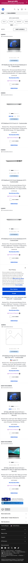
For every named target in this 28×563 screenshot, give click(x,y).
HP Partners (4, 541)
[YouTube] (15, 548)
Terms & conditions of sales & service (9, 555)
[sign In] (22, 9)
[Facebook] (5, 548)
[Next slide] (19, 104)
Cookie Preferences (21, 551)
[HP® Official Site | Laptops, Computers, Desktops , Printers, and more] (3, 9)
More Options (14, 289)
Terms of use (16, 553)
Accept (14, 293)
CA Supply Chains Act (5, 551)
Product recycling (10, 550)
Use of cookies (19, 285)
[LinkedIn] (2, 548)
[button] (14, 514)
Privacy (13, 551)
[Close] (25, 267)
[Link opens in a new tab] (12, 503)
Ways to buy (4, 533)
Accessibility (18, 550)
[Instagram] (8, 548)
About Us (3, 529)
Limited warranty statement (7, 554)
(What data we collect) (18, 278)
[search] (15, 9)
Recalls (2, 550)
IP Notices (21, 555)
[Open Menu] (25, 9)
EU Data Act (3, 556)
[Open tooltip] (20, 81)
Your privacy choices (7, 553)
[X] (12, 548)
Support (3, 537)
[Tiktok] (18, 548)
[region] (14, 281)
